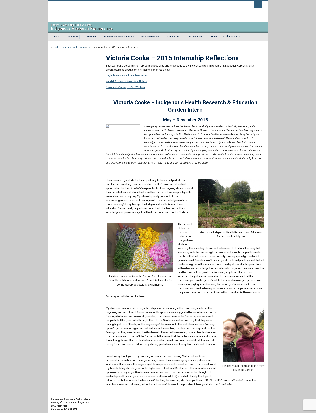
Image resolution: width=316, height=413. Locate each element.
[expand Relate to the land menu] (163, 37)
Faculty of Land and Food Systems (69, 47)
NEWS (214, 36)
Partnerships (71, 36)
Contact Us (173, 36)
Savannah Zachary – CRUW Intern (125, 87)
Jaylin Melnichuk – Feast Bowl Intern (127, 75)
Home (57, 36)
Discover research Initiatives (119, 36)
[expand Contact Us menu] (182, 37)
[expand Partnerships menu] (81, 37)
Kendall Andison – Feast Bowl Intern (126, 81)
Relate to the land (150, 36)
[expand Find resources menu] (206, 37)
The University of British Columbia (58, 11)
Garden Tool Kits (231, 36)
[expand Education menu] (100, 37)
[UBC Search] (258, 4)
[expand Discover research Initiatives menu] (137, 37)
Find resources (194, 36)
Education (91, 36)
